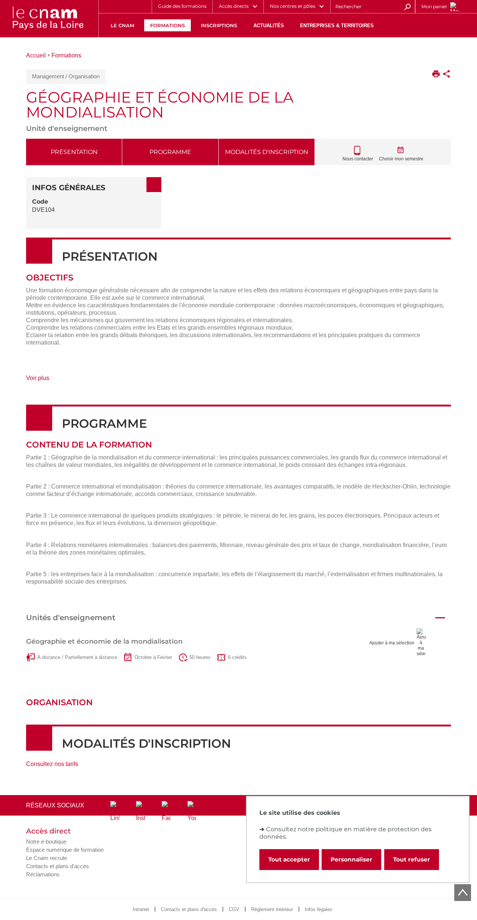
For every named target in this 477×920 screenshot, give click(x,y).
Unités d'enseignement (70, 617)
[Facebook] (166, 811)
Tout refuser (411, 859)
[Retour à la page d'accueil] (47, 19)
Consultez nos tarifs (52, 764)
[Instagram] (140, 811)
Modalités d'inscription (266, 152)
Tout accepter (289, 859)
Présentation (74, 152)
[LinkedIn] (114, 811)
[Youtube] (191, 811)
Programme (170, 152)
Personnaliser (351, 859)
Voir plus (46, 380)
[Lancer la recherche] (407, 6)
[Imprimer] (436, 74)
